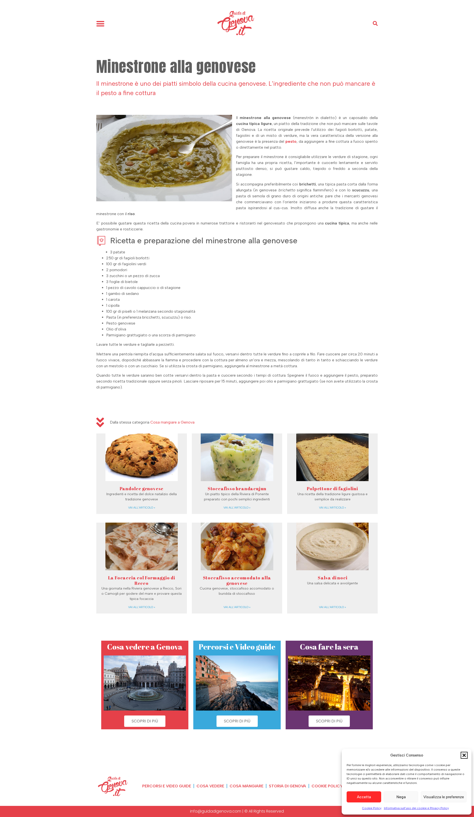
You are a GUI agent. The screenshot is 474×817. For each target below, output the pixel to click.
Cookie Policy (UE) (332, 786)
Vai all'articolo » (141, 507)
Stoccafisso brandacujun (237, 488)
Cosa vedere (210, 786)
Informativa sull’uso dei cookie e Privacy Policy (416, 808)
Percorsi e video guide (166, 786)
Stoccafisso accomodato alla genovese (237, 580)
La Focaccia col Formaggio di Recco (141, 580)
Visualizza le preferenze (443, 797)
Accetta (364, 797)
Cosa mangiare (246, 786)
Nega (401, 797)
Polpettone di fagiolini (332, 488)
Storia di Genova (287, 786)
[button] (464, 755)
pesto (290, 141)
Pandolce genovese (142, 488)
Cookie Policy (371, 808)
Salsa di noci (332, 578)
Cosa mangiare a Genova (172, 422)
